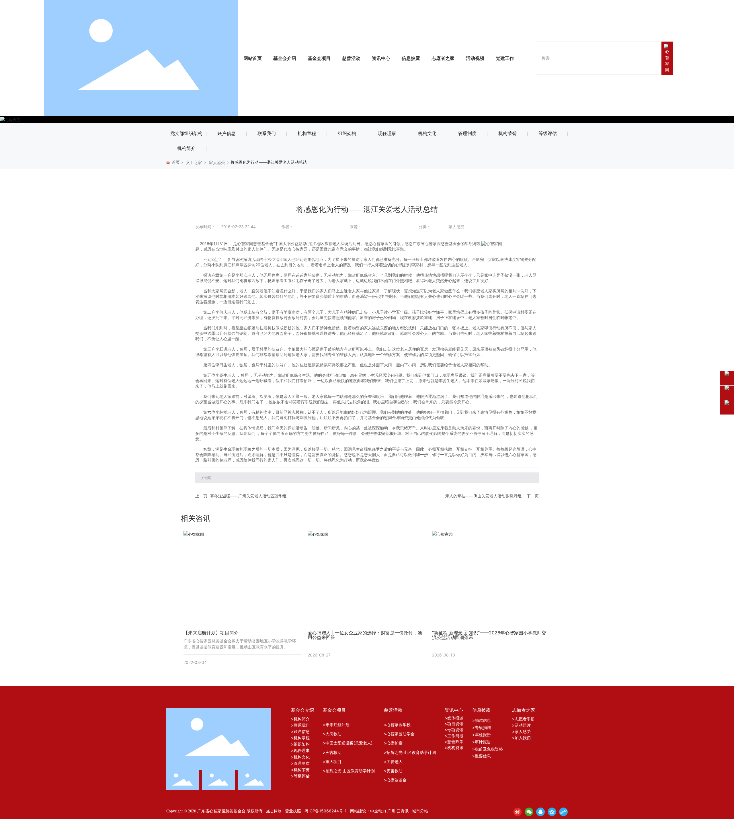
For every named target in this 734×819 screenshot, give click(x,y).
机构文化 (427, 133)
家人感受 (217, 162)
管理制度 (467, 133)
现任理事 (387, 133)
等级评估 (547, 133)
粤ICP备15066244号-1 (325, 810)
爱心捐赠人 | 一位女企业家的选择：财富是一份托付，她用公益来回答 (365, 635)
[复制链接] (563, 812)
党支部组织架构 (186, 133)
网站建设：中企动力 (368, 810)
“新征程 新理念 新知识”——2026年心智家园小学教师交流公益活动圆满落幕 (489, 635)
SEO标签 (274, 811)
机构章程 (307, 133)
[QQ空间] (552, 812)
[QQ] (540, 812)
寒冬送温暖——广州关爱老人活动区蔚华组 (248, 495)
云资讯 (403, 810)
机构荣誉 (507, 133)
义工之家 (194, 162)
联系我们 (266, 133)
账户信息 (226, 133)
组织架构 (347, 133)
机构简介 (186, 148)
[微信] (529, 812)
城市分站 (420, 810)
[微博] (517, 812)
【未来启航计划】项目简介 (211, 633)
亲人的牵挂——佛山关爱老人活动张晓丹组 (483, 495)
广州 (391, 810)
